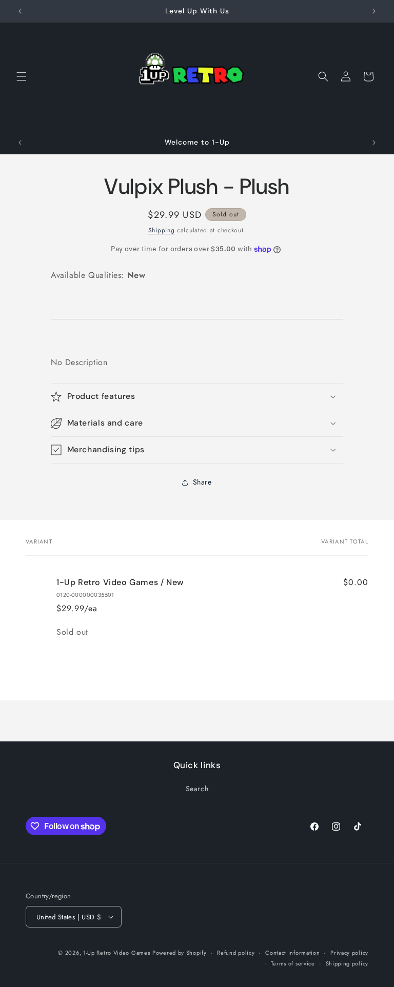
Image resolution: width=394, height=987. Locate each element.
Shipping (161, 230)
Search (197, 788)
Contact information (292, 953)
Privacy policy (349, 953)
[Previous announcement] (20, 11)
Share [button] (202, 482)
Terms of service (293, 963)
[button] (21, 76)
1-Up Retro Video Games (116, 953)
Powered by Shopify (179, 953)
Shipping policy (347, 963)
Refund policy (235, 953)
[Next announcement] (374, 11)
